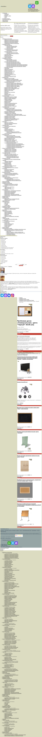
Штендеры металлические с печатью (13, 62)
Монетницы (4, 710)
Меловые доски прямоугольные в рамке (14, 80)
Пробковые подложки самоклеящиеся (12, 118)
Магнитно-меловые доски (9, 139)
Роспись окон (7, 226)
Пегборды (6, 128)
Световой (3, 244)
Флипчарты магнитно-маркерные (11, 123)
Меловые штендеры (8, 59)
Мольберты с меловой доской (10, 76)
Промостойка (7, 205)
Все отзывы (2, 292)
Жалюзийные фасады (9, 178)
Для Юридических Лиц (6, 19)
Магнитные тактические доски (12, 141)
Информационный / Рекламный (7, 247)
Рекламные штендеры (6, 58)
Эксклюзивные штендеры (9, 72)
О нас (6, 17)
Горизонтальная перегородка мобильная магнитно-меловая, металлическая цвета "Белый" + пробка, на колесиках (27, 358)
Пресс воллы (7, 202)
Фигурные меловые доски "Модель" (13, 86)
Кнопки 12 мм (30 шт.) (22, 382)
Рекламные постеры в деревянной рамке (12, 159)
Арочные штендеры (8, 70)
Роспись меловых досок (9, 223)
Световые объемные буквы (12, 46)
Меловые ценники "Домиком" (10, 98)
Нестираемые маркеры (11, 234)
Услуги (6, 16)
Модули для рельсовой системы (11, 155)
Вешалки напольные (6, 172)
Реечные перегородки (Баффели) (8, 671)
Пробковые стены (8, 120)
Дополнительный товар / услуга (7, 253)
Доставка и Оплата (6, 18)
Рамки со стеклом (8, 215)
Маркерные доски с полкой (10, 199)
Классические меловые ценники (11, 96)
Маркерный (3, 241)
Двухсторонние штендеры (12, 60)
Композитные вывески (9, 55)
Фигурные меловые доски (9, 82)
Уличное (3, 259)
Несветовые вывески (9, 561)
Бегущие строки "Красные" (10, 724)
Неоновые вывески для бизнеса (13, 53)
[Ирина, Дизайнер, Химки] (2, 280)
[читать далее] (11, 283)
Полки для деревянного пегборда (13, 131)
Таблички (4, 160)
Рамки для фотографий (6, 210)
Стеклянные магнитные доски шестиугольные (15, 146)
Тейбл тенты (4, 682)
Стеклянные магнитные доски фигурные (14, 147)
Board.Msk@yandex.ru (4, 528)
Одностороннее (4, 260)
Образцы (4, 217)
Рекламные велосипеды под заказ (11, 185)
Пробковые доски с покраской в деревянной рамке (16, 115)
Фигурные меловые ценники (10, 104)
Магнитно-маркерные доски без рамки (14, 137)
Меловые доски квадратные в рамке (13, 81)
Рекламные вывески (6, 44)
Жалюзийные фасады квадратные (13, 179)
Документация (5, 21)
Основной (3, 250)
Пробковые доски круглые (9, 613)
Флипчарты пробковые (9, 122)
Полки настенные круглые (9, 129)
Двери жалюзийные (6, 176)
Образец (3, 251)
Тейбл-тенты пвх (8, 187)
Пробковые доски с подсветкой (10, 150)
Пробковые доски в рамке (9, 108)
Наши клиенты (5, 20)
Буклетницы (4, 168)
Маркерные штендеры (9, 69)
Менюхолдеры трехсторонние (10, 191)
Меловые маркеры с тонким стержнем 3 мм (15, 232)
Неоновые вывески (8, 51)
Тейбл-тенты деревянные (9, 684)
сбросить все (2, 236)
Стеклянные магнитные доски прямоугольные (15, 144)
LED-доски (7, 91)
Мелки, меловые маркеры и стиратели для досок (14, 230)
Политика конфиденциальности (8, 540)
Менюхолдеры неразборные (10, 192)
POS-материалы (5, 201)
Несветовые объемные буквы (12, 49)
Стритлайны (7, 68)
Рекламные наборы (6, 182)
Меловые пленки (8, 657)
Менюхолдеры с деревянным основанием (13, 190)
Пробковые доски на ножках (10, 116)
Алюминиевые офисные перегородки (12, 43)
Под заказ (3, 262)
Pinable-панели (5, 197)
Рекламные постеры (6, 158)
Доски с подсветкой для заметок (8, 148)
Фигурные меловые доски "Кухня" (13, 85)
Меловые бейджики (8, 99)
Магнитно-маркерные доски (10, 138)
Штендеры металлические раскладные (12, 61)
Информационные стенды (7, 166)
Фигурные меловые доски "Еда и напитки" (15, 84)
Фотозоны (6, 93)
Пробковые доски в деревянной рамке (14, 109)
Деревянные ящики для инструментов (12, 208)
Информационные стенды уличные (11, 167)
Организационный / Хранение (7, 248)
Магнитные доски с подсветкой (10, 149)
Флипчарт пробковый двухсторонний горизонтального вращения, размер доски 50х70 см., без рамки (29, 505)
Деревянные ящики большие (10, 209)
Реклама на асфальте (6, 206)
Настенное (3, 256)
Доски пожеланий (5, 181)
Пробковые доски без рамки (10, 107)
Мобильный (3, 245)
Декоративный (4, 246)
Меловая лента (7, 102)
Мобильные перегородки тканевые (11, 42)
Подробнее (19, 379)
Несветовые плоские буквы (12, 50)
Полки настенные (5, 127)
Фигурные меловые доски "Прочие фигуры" (15, 83)
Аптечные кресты (8, 56)
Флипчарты (4, 121)
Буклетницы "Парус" (8, 170)
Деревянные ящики (6, 207)
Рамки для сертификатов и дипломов (12, 216)
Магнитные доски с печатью (10, 637)
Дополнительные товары (7, 228)
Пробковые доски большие (10, 112)
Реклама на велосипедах (7, 183)
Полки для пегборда (8, 130)
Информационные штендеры (10, 74)
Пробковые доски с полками (10, 614)
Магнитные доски (5, 134)
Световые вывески (8, 45)
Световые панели (8, 54)
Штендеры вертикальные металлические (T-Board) (16, 66)
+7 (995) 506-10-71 (3, 544)
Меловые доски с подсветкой (10, 643)
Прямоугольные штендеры (10, 574)
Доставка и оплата (8, 530)
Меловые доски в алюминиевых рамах (12, 88)
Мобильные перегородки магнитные (11, 39)
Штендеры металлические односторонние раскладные (17, 64)
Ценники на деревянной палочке (11, 103)
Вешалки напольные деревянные (11, 173)
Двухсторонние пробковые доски (11, 119)
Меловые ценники (5, 95)
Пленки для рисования (6, 655)
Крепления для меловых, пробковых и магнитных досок (15, 229)
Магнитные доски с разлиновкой (11, 636)
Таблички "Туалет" (8, 162)
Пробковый (3, 242)
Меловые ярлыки (8, 101)
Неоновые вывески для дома (12, 52)
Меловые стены (8, 592)
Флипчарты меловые (8, 124)
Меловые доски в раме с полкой (11, 87)
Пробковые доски (5, 106)
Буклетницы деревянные (9, 169)
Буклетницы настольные (9, 171)
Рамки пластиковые (8, 211)
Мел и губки (9, 231)
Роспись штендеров (8, 224)
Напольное (3, 257)
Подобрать (21, 265)
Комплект (3, 252)
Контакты (2, 530)
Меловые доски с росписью (10, 92)
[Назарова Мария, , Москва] (2, 272)
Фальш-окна (4, 672)
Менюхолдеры (5, 189)
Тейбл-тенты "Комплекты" (9, 188)
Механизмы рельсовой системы (13, 157)
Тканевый (3, 243)
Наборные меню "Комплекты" (10, 126)
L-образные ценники (8, 100)
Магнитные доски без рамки (10, 135)
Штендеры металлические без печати (14, 63)
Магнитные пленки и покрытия (10, 165)
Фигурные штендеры (8, 73)
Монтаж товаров (5, 227)
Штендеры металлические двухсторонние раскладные (17, 65)
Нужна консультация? (4, 548)
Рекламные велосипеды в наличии (11, 184)
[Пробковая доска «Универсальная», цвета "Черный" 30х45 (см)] (25, 318)
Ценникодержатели (6, 196)
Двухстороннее (4, 261)
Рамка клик (7, 214)
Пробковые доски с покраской (10, 113)
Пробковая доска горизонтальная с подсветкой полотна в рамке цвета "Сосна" (29, 480)
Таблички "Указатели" (9, 161)
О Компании (4, 13)
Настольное (3, 258)
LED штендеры (7, 75)
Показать (10, 266)
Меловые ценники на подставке (11, 97)
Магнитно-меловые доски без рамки (13, 136)
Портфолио (34, 530)
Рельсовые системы (6, 644)
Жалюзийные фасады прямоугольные (14, 180)
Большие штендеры (8, 575)
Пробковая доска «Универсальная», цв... (26, 352)
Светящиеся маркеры (11, 233)
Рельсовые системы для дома (10, 153)
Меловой (3, 240)
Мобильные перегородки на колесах (11, 40)
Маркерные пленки (8, 164)
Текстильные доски (6, 200)
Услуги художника (5, 725)
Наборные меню (5, 125)
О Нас (21, 530)
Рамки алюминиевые (9, 213)
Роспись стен (7, 222)
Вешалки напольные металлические (11, 174)
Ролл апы (6, 203)
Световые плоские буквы (11, 47)
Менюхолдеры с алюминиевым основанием (13, 195)
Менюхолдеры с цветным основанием (12, 194)
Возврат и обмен (8, 15)
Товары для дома (5, 218)
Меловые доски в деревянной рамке (11, 79)
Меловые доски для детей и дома (11, 219)
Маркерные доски (5, 696)
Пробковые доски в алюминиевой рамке (14, 110)
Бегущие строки (5, 220)
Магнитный (3, 239)
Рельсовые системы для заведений (11, 154)
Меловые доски (5, 77)
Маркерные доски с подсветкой (10, 151)
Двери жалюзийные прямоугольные (11, 177)
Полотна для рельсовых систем (13, 156)
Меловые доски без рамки (9, 78)
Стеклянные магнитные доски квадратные (15, 143)
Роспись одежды (8, 225)
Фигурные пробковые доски (10, 111)
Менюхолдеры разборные (9, 193)
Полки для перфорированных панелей (14, 132)
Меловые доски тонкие (9, 90)
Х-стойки (6, 204)
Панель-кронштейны (8, 57)
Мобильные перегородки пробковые (11, 41)
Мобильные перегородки (7, 38)
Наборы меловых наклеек (9, 105)
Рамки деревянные (8, 212)
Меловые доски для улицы (10, 89)
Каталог (1, 549)
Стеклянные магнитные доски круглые (14, 145)
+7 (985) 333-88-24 (31, 8)
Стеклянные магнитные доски (10, 142)
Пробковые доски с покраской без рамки (14, 114)
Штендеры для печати (9, 67)
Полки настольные (8, 133)
